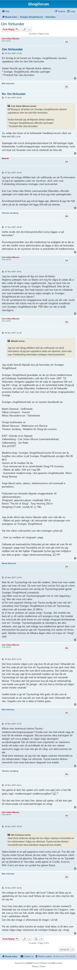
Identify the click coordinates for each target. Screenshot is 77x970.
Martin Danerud (9, 563)
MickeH (5, 158)
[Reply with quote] (66, 41)
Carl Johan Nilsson (10, 39)
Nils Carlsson (8, 83)
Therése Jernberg (10, 213)
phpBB (29, 963)
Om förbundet (12, 24)
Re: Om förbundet (13, 93)
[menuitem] (5, 11)
